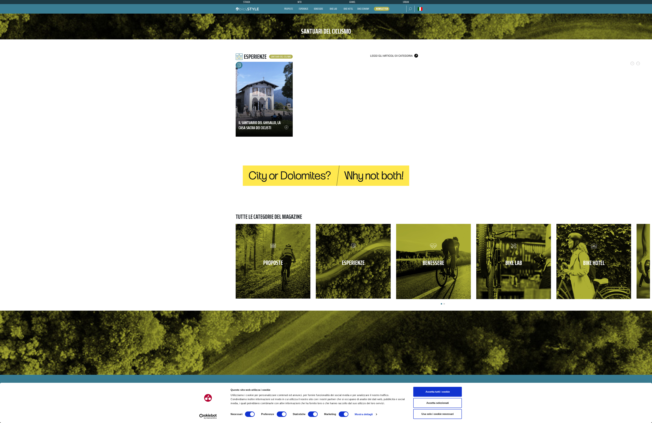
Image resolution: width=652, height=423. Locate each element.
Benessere (318, 9)
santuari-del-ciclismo (281, 57)
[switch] (281, 414)
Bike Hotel (348, 9)
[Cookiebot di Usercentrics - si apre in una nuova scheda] (208, 416)
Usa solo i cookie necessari (437, 413)
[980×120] (326, 175)
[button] (410, 9)
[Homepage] (247, 9)
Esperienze (303, 9)
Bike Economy (363, 9)
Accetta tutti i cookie (437, 391)
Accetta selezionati (437, 402)
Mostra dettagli (364, 414)
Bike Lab (333, 9)
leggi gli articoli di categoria (391, 55)
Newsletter (382, 9)
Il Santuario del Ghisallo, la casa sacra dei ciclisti (260, 125)
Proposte (288, 9)
